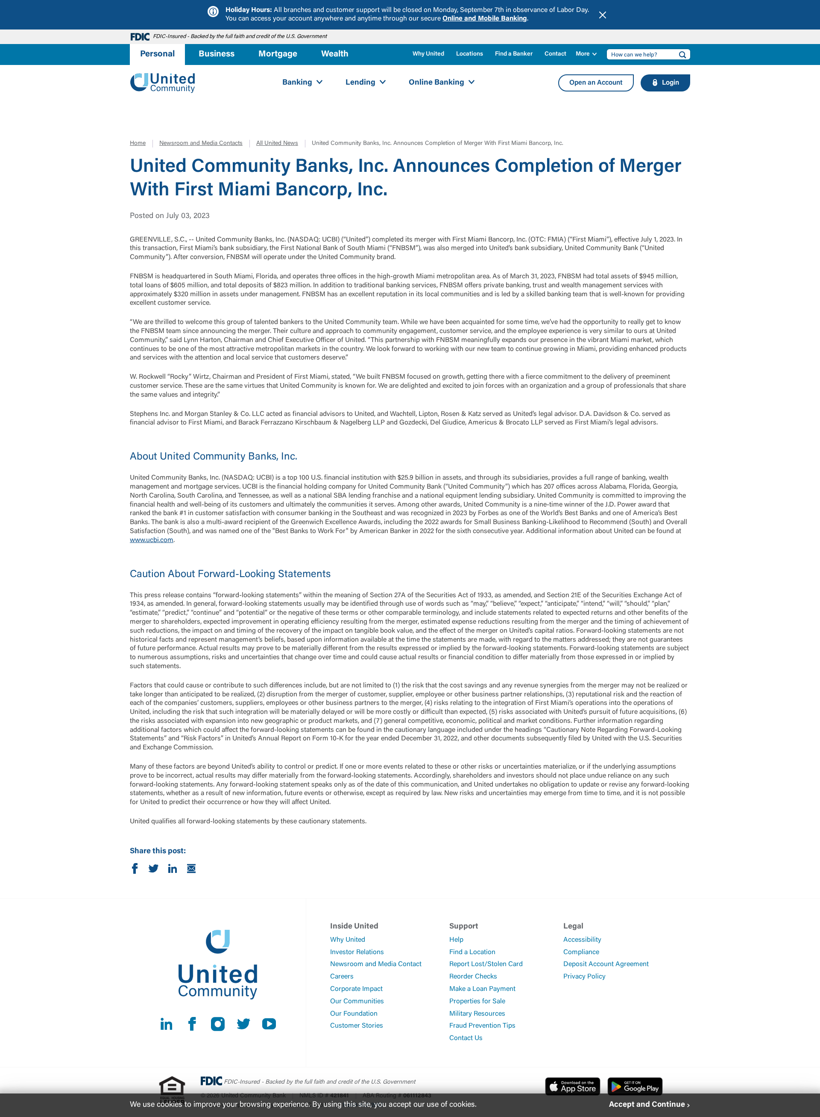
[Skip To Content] (12, 3)
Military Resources (477, 1014)
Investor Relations (357, 952)
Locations (469, 54)
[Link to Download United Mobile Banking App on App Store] (572, 1086)
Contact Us (466, 1038)
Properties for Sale (477, 1001)
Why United (428, 54)
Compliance (581, 952)
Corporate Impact (356, 989)
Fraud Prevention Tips (482, 1026)
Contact (555, 54)
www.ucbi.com (151, 540)
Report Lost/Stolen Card (486, 964)
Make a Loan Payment (482, 989)
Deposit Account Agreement (606, 964)
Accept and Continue (647, 1105)
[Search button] (679, 54)
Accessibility (582, 940)
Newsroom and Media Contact (376, 964)
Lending (360, 83)
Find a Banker (514, 54)
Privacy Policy (584, 976)
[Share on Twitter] (154, 870)
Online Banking (436, 83)
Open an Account (596, 83)
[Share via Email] (191, 870)
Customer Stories (356, 1026)
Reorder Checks (473, 976)
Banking (297, 83)
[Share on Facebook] (135, 870)
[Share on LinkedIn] (172, 870)
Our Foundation (354, 1014)
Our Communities (357, 1001)
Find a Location (472, 952)
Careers (342, 976)
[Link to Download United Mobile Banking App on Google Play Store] (635, 1086)
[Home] (163, 83)
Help (456, 940)
